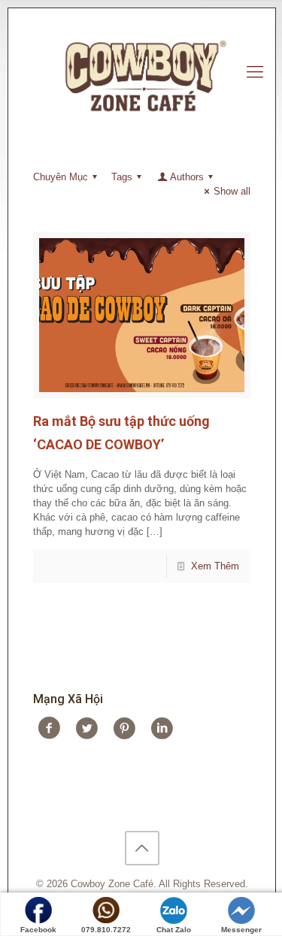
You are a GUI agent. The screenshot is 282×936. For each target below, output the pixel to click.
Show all (232, 191)
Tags (121, 177)
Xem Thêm (215, 566)
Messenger (241, 929)
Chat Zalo (173, 929)
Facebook (38, 929)
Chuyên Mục (60, 177)
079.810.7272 (106, 929)
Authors (187, 177)
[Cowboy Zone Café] (142, 72)
